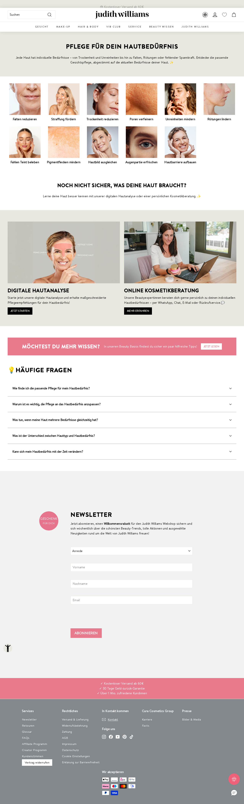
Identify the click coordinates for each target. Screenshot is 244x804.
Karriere (147, 719)
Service (134, 26)
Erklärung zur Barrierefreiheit (81, 762)
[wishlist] (224, 15)
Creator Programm (34, 750)
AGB (65, 738)
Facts (145, 726)
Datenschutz (70, 750)
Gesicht (42, 26)
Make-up (63, 26)
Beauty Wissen (161, 26)
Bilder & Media (191, 719)
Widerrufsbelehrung (74, 726)
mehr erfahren (138, 311)
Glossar (27, 732)
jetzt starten (20, 311)
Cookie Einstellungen (76, 756)
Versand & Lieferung (75, 719)
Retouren (28, 726)
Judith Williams (195, 26)
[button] (234, 793)
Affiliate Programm (34, 744)
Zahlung (67, 732)
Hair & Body (88, 26)
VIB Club (113, 26)
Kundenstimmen (32, 756)
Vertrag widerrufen (37, 762)
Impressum (69, 744)
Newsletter (29, 719)
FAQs (26, 738)
